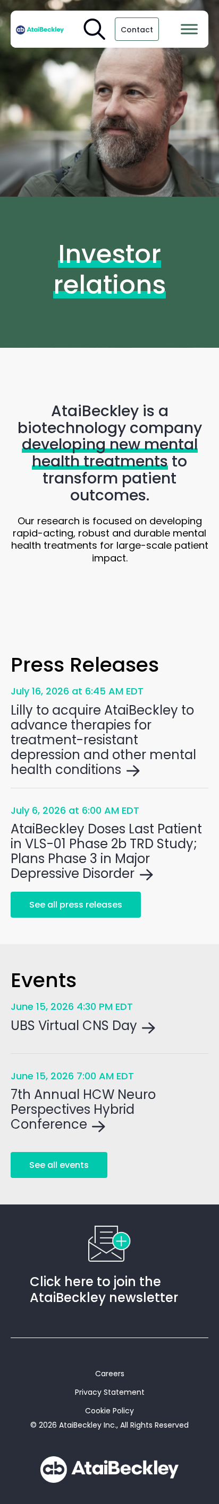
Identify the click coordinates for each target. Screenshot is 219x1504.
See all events (59, 1165)
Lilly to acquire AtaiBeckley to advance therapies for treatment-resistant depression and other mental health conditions (103, 740)
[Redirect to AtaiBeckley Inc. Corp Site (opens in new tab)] (109, 1469)
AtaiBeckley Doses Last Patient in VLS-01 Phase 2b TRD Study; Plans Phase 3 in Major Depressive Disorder (106, 851)
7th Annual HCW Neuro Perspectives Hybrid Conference (83, 1109)
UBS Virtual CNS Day (74, 1025)
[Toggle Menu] (189, 29)
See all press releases (75, 905)
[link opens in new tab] (40, 29)
